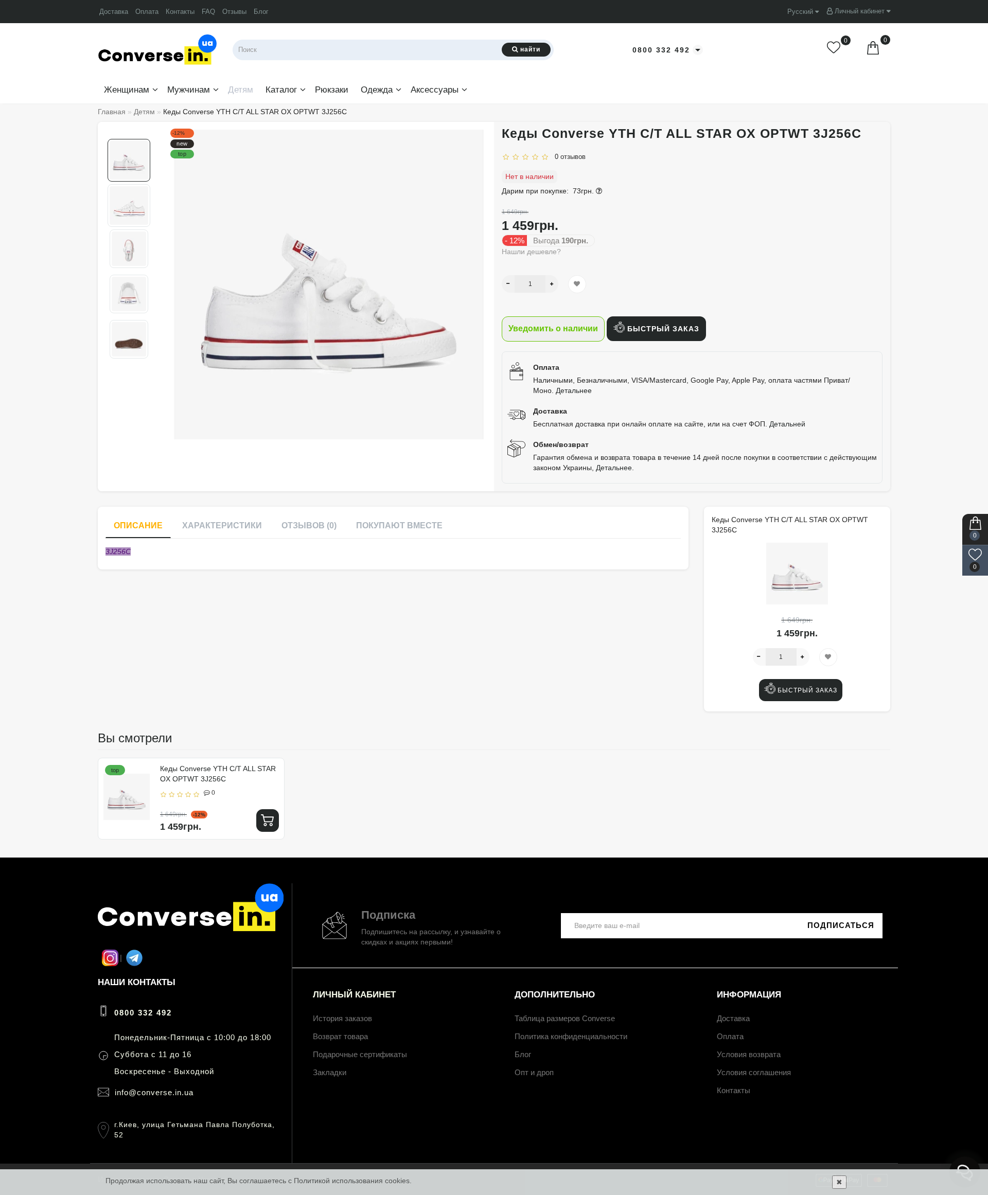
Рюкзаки (331, 90)
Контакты (180, 11)
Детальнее (574, 390)
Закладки (329, 1072)
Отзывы (234, 11)
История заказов (342, 1018)
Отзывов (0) (309, 525)
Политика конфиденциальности (571, 1036)
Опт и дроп (534, 1072)
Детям (240, 90)
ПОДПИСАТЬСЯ (840, 925)
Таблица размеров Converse (565, 1018)
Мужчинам (188, 90)
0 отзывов (568, 156)
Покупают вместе (399, 525)
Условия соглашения (754, 1072)
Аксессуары (434, 90)
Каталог (281, 90)
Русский (801, 11)
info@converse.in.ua (154, 1092)
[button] (128, 130)
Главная (112, 112)
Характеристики (222, 525)
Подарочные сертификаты (360, 1054)
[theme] (191, 929)
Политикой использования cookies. (353, 1180)
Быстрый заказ (662, 329)
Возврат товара (340, 1036)
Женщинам (126, 90)
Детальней (787, 424)
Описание (138, 525)
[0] (834, 50)
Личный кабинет (860, 11)
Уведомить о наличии (553, 328)
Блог (261, 11)
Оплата (146, 11)
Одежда (377, 90)
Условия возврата (749, 1054)
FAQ (208, 11)
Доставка (113, 11)
